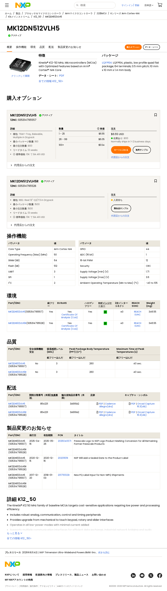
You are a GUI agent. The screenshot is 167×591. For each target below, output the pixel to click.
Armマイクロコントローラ (79, 13)
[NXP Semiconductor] (22, 5)
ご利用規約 (23, 586)
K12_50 (37, 16)
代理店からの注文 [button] (24, 165)
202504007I (64, 441)
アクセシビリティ (47, 586)
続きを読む (104, 552)
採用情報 (27, 574)
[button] (149, 5)
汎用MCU (101, 13)
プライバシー (11, 586)
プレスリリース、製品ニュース (72, 574)
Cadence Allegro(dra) (107, 405)
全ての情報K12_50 (50, 81)
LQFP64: (107, 63)
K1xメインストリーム (19, 16)
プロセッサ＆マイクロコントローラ (42, 13)
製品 (18, 13)
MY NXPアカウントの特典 (19, 579)
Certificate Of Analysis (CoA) (69, 316)
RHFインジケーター (105, 304)
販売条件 (34, 586)
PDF (61, 75)
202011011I (63, 458)
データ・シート (151, 47)
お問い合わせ (99, 574)
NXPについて (12, 574)
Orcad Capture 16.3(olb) (146, 405)
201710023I (63, 475)
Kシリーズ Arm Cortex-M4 (125, 13)
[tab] (83, 165)
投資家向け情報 (43, 574)
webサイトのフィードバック (70, 586)
